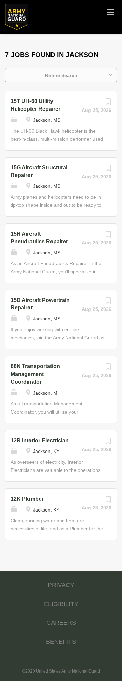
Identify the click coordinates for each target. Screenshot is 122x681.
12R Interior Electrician (40, 440)
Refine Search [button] (61, 75)
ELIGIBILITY (61, 604)
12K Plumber (27, 499)
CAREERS (61, 622)
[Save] (108, 103)
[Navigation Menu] (110, 12)
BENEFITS (61, 641)
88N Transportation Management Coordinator (35, 374)
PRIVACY (61, 585)
